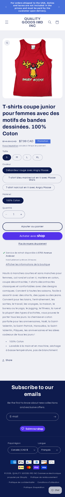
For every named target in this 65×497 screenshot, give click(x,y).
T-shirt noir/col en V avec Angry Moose (28, 187)
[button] (6, 22)
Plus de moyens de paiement (32, 244)
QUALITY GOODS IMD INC (24, 473)
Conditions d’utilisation (48, 482)
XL (37, 157)
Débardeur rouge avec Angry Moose (27, 170)
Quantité (7, 208)
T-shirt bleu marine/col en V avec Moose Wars (32, 179)
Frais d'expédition (10, 146)
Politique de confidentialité (22, 482)
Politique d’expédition (34, 487)
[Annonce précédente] (6, 6)
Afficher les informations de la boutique (28, 264)
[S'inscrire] (55, 417)
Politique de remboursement (44, 477)
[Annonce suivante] (59, 6)
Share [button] (9, 360)
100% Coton (13, 200)
